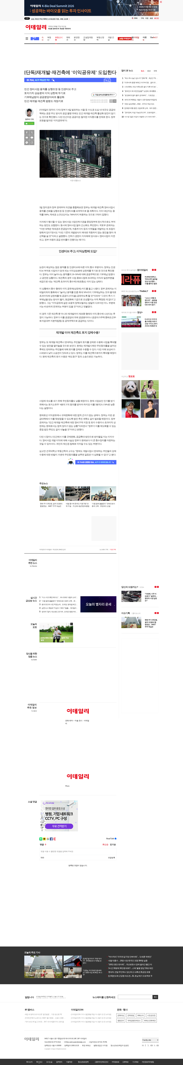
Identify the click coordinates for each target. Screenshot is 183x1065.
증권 (149, 71)
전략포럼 (130, 1015)
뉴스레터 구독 (104, 549)
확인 (155, 997)
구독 (142, 18)
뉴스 (142, 71)
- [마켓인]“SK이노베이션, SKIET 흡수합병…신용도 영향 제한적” (45, 1018)
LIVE (27, 18)
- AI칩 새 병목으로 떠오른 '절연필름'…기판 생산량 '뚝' (43, 1014)
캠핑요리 (121, 1021)
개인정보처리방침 (148, 1062)
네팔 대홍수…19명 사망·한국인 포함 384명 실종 (126, 961)
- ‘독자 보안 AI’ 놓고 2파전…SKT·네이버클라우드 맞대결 (44, 1022)
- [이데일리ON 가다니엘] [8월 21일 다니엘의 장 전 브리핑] (90, 1022)
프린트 (31, 137)
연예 (155, 71)
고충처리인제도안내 (101, 1062)
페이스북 (26, 132)
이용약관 (69, 1062)
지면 (146, 18)
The (153, 37)
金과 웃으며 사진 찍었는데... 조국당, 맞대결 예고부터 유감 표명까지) (64, 604)
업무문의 (59, 1062)
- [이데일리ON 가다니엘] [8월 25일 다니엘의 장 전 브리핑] (90, 1014)
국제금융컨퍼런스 (133, 1021)
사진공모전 (151, 1015)
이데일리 (48, 27)
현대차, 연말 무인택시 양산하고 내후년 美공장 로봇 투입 (130, 972)
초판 (151, 18)
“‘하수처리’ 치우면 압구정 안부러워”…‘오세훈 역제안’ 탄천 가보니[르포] (136, 957)
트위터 (31, 132)
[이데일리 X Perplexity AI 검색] (70, 80)
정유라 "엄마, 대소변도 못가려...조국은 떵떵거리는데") (59, 612)
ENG (136, 18)
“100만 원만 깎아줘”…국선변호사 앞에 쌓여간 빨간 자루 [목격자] (133, 964)
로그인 (156, 18)
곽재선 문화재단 (150, 1021)
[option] (71, 18)
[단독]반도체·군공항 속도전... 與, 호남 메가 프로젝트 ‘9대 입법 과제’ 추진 (136, 976)
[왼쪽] (69, 624)
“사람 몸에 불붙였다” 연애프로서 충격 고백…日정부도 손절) (61, 601)
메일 (26, 137)
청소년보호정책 (83, 1062)
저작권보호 (115, 1062)
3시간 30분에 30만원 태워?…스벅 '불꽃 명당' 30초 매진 (129, 968)
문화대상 (121, 1015)
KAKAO (26, 142)
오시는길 (49, 1062)
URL (31, 142)
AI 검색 (34, 38)
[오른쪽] (71, 624)
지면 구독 (113, 549)
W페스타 (140, 1015)
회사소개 (29, 1062)
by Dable (34, 660)
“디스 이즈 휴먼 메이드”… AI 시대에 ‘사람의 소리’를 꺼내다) (61, 597)
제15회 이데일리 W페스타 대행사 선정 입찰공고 (53, 997)
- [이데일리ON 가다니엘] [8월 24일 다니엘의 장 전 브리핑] (90, 1018)
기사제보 (135, 1062)
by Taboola (33, 566)
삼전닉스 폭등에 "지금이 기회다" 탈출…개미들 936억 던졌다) (62, 608)
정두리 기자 (29, 119)
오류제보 (125, 1062)
